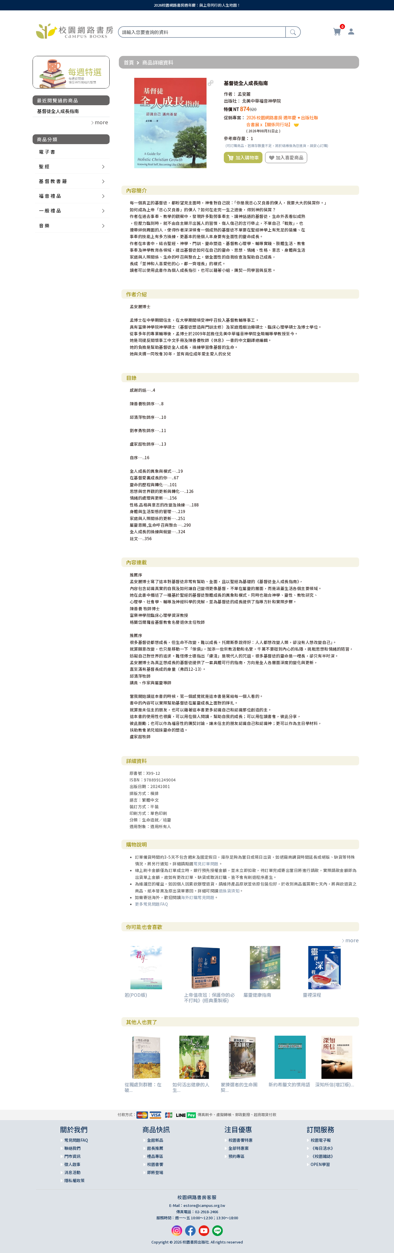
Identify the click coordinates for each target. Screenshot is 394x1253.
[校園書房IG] (176, 1232)
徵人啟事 (72, 1164)
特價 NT (231, 109)
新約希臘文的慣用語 (289, 1084)
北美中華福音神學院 (261, 101)
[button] (210, 83)
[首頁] (74, 30)
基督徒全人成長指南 (58, 111)
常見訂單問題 (206, 863)
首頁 (129, 62)
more (352, 940)
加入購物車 (246, 157)
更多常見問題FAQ (151, 904)
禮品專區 (155, 1156)
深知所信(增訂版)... (334, 1084)
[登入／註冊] (351, 32)
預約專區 (236, 1156)
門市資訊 (72, 1156)
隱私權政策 (74, 1180)
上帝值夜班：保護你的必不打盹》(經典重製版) (209, 997)
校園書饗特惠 (240, 1140)
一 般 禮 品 (50, 210)
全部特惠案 (238, 1148)
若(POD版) (136, 994)
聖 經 (44, 166)
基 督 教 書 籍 (53, 181)
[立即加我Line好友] (217, 1232)
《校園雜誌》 (323, 1156)
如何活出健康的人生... (190, 1087)
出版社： (232, 101)
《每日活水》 (323, 1148)
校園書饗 (155, 1164)
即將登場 (155, 1172)
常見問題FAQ (76, 1140)
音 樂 (44, 225)
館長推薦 (155, 1148)
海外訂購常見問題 (197, 897)
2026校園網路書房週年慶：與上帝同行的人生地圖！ (197, 5)
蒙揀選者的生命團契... (239, 1087)
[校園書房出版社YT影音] (203, 1232)
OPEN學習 (320, 1164)
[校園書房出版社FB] (190, 1232)
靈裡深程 (312, 994)
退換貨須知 (229, 891)
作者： (230, 94)
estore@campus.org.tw (204, 1205)
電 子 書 (47, 151)
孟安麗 (244, 94)
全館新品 (155, 1140)
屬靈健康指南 (257, 994)
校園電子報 (321, 1140)
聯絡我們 (72, 1148)
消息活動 (72, 1172)
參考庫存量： (237, 138)
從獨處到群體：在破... (143, 1087)
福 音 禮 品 (50, 195)
